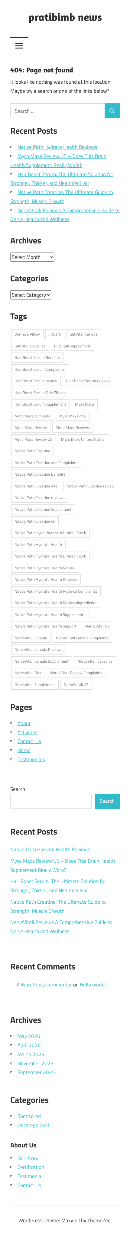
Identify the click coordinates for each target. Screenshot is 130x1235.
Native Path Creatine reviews (39, 497)
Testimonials (31, 759)
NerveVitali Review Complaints (76, 673)
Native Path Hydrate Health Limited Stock (50, 556)
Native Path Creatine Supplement (43, 509)
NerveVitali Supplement (35, 684)
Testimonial (30, 1176)
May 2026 (29, 1036)
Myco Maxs (84, 404)
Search (17, 789)
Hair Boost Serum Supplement (40, 404)
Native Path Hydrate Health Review (45, 568)
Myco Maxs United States (82, 439)
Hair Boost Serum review (36, 381)
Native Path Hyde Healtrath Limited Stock (50, 533)
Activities (27, 732)
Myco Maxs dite (72, 416)
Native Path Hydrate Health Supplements (50, 614)
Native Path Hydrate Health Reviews (57, 147)
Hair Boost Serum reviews (88, 381)
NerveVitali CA (97, 626)
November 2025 (36, 1063)
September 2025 (36, 1072)
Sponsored (29, 1116)
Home (24, 750)
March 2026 (31, 1054)
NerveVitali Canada (31, 638)
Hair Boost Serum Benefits (37, 357)
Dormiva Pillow (27, 334)
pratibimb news (65, 17)
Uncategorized (33, 1125)
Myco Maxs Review (31, 427)
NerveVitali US (76, 684)
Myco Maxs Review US (33, 439)
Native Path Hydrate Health (38, 544)
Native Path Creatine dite (36, 486)
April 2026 (29, 1045)
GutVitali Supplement (72, 346)
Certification (31, 1167)
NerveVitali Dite (28, 673)
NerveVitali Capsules (94, 661)
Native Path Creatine (32, 451)
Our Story (28, 1158)
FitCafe (55, 334)
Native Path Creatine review (91, 486)
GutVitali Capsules (30, 346)
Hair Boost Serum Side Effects (40, 393)
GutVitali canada (84, 334)
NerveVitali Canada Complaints (82, 638)
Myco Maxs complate (32, 416)
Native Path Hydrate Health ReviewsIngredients (55, 603)
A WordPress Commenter (44, 985)
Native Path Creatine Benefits (40, 474)
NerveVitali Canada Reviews (38, 649)
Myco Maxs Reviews (73, 427)
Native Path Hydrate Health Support (45, 626)
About (24, 723)
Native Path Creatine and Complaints (46, 463)
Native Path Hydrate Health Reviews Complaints (56, 591)
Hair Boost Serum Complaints (40, 369)
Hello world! (93, 985)
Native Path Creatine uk (35, 521)
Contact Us (29, 741)
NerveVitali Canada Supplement (42, 661)
